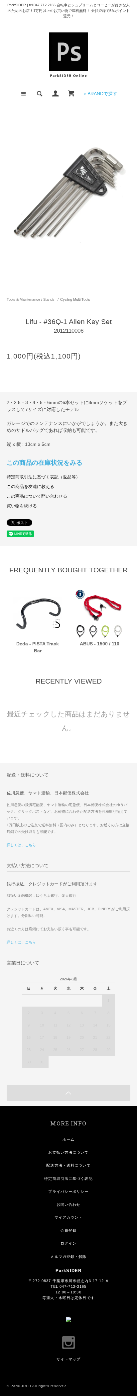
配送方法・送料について (68, 1165)
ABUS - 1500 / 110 (99, 643)
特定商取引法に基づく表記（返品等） (43, 477)
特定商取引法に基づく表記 (68, 1179)
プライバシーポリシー (68, 1191)
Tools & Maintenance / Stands (31, 299)
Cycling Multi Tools (75, 299)
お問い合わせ (69, 1204)
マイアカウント (69, 1217)
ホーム (68, 1139)
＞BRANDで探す (100, 93)
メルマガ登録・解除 (68, 1257)
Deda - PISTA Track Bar (37, 647)
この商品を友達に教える (30, 486)
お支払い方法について (68, 1152)
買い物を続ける (22, 506)
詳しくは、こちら (21, 845)
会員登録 (68, 1230)
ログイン (68, 1243)
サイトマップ (69, 1359)
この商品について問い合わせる (37, 496)
